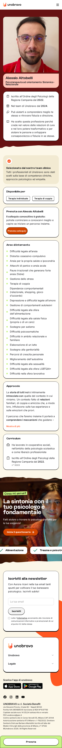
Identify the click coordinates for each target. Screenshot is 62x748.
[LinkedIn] (17, 697)
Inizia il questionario (19, 532)
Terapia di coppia (43, 198)
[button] (57, 5)
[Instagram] (11, 697)
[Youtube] (23, 697)
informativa (22, 618)
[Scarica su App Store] (12, 686)
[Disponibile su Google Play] (32, 686)
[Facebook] (5, 697)
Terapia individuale (18, 198)
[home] (12, 5)
